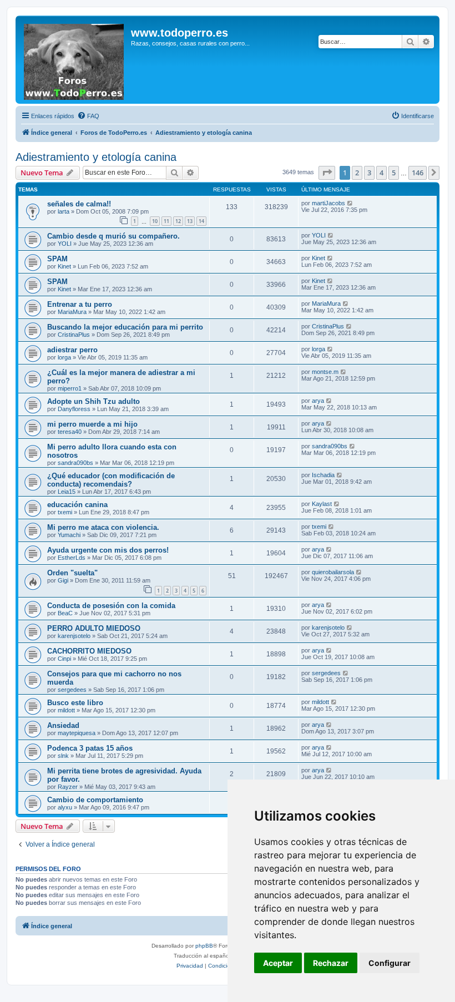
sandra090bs (75, 462)
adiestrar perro (72, 350)
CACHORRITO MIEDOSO (89, 651)
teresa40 (70, 431)
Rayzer (68, 786)
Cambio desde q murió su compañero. (113, 236)
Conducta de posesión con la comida (111, 605)
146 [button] (417, 173)
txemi (65, 512)
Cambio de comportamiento (95, 800)
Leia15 (66, 491)
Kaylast (322, 503)
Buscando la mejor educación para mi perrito (125, 327)
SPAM (57, 259)
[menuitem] (88, 116)
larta (63, 211)
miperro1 (70, 388)
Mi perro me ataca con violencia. (103, 527)
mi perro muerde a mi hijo (92, 424)
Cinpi (64, 658)
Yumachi (69, 535)
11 (166, 221)
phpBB (204, 946)
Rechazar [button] (330, 963)
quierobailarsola (333, 572)
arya (318, 400)
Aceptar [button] (278, 963)
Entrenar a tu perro (79, 304)
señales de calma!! (79, 204)
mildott (66, 710)
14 (201, 221)
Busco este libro (75, 703)
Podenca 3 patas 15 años (90, 748)
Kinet (64, 266)
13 (190, 221)
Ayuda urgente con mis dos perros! (108, 550)
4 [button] (381, 173)
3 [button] (369, 173)
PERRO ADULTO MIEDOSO (93, 628)
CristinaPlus (74, 334)
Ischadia (323, 475)
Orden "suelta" (72, 573)
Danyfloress (74, 409)
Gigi (63, 580)
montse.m (325, 371)
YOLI (65, 243)
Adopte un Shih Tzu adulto (93, 401)
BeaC (65, 613)
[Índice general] (74, 59)
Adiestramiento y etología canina (96, 157)
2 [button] (357, 173)
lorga (64, 357)
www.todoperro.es (179, 33)
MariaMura (72, 311)
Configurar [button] (389, 963)
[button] (326, 172)
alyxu (65, 807)
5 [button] (394, 173)
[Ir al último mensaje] (350, 203)
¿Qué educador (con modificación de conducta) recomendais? (111, 480)
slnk (63, 755)
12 (178, 221)
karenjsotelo (74, 635)
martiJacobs (328, 203)
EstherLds (71, 557)
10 (155, 221)
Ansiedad (63, 725)
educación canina (77, 504)
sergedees (72, 689)
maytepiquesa (76, 733)
